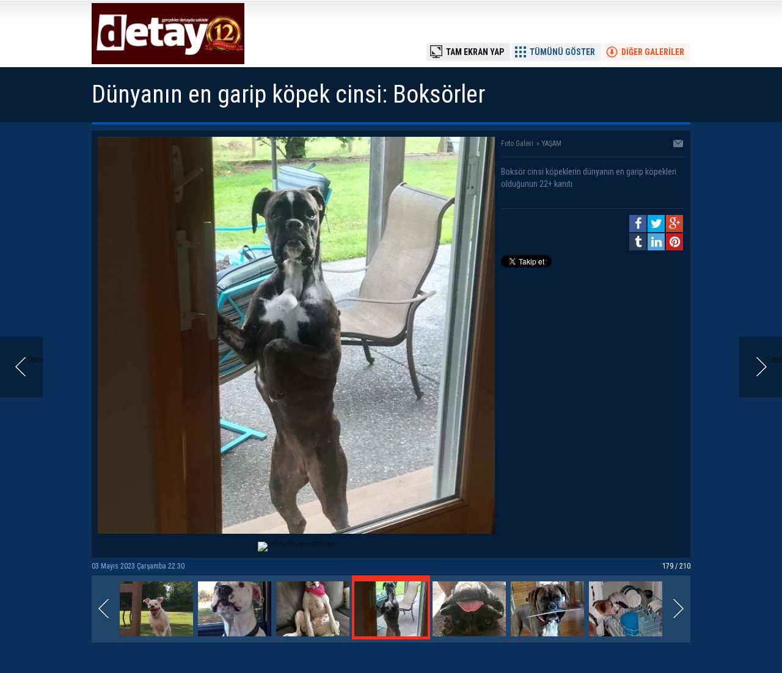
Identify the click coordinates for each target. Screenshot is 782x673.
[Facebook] (637, 223)
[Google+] (674, 223)
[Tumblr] (637, 241)
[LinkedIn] (656, 241)
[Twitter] (656, 223)
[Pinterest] (674, 241)
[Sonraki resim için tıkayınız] (296, 531)
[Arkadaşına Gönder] (678, 144)
